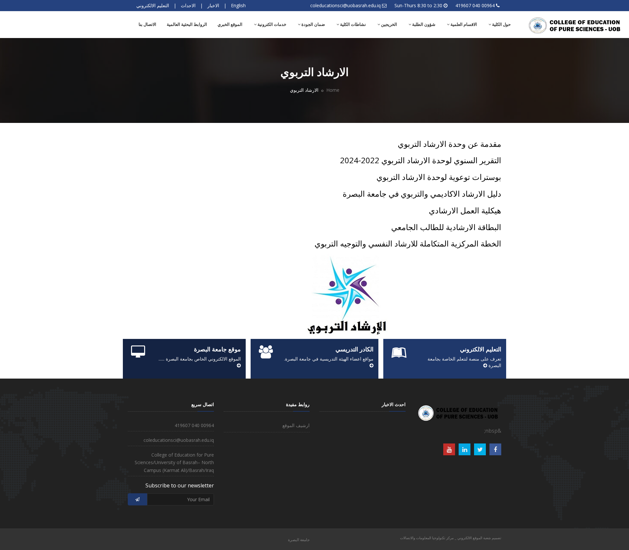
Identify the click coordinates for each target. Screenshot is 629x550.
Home (332, 90)
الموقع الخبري (230, 24)
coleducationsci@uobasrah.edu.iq (345, 5)
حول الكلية (501, 24)
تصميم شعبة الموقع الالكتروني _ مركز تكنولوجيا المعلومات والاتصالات (450, 537)
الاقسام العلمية (463, 24)
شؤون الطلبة (423, 24)
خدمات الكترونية (271, 24)
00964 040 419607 (475, 5)
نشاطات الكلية (352, 24)
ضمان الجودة (312, 24)
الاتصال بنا (147, 24)
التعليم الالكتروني (152, 5)
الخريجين (388, 24)
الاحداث (188, 5)
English (238, 5)
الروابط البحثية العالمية (187, 24)
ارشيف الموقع (296, 425)
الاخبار (213, 5)
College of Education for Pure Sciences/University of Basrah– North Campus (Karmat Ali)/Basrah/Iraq (174, 463)
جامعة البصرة (299, 539)
